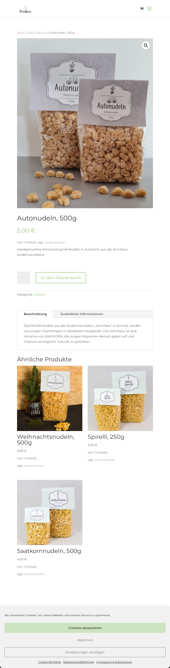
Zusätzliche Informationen (81, 314)
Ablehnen (85, 640)
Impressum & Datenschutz (114, 662)
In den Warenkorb (61, 277)
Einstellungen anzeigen (85, 652)
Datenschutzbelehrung (78, 662)
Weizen (41, 32)
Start (20, 32)
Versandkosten (55, 242)
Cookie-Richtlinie (49, 662)
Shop (30, 32)
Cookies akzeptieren (85, 628)
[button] (146, 45)
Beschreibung (35, 314)
